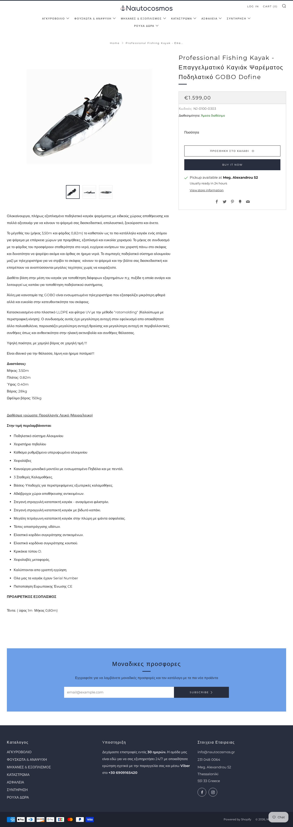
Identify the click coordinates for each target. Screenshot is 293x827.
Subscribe (199, 692)
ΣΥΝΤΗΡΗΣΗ (236, 18)
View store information (207, 190)
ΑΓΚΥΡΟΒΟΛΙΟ (53, 18)
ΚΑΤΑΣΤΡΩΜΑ (181, 18)
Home (115, 43)
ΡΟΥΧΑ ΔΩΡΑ (144, 25)
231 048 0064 (209, 759)
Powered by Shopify (237, 819)
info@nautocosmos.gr (216, 752)
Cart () (270, 6)
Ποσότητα (191, 132)
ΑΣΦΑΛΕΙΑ (209, 18)
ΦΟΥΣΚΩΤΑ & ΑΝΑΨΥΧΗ (92, 18)
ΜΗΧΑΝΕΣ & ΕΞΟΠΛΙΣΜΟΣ (141, 18)
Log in (253, 6)
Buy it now (232, 165)
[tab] (73, 192)
